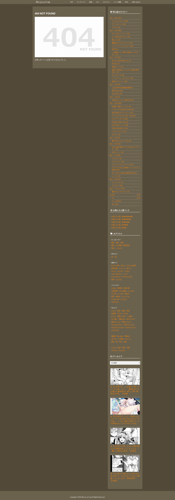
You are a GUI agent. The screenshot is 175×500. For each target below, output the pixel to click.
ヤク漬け (114, 319)
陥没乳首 (127, 245)
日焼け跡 (127, 288)
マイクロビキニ (116, 274)
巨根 (128, 347)
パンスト (120, 271)
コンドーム (126, 296)
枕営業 (113, 313)
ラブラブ (124, 299)
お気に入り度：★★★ (119, 227)
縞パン (129, 268)
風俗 (123, 310)
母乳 (112, 248)
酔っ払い (120, 336)
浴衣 (112, 279)
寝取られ (122, 319)
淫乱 (128, 310)
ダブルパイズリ (130, 327)
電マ (120, 341)
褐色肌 (119, 288)
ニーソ (113, 271)
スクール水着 (131, 265)
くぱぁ (113, 288)
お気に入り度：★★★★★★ (121, 219)
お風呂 (121, 339)
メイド (126, 274)
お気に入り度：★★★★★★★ (122, 216)
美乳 (117, 242)
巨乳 (122, 242)
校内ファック (116, 322)
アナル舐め (123, 291)
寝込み (127, 336)
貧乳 (112, 242)
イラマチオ (115, 330)
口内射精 (114, 291)
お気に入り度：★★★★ (119, 224)
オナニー (114, 339)
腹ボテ (127, 293)
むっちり (131, 291)
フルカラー (115, 302)
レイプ (113, 316)
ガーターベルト (127, 276)
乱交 (123, 316)
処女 (125, 341)
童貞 (119, 347)
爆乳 (112, 245)
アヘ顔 (113, 293)
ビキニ (127, 271)
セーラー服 (115, 265)
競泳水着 (114, 268)
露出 (112, 341)
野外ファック (126, 322)
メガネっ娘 (115, 299)
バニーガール (116, 276)
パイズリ (119, 248)
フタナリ (114, 350)
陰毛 (112, 296)
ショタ (113, 347)
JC (112, 256)
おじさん (122, 350)
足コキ (126, 313)
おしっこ (128, 339)
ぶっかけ (120, 293)
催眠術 (113, 336)
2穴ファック (131, 319)
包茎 (123, 347)
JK (116, 256)
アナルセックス (116, 324)
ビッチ (113, 310)
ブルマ (123, 265)
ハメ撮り (130, 316)
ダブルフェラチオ (117, 327)
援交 (119, 310)
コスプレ (119, 279)
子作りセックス (129, 324)
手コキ (119, 313)
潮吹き (118, 296)
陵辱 (119, 316)
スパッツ (122, 268)
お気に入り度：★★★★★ (120, 222)
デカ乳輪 (119, 245)
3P (117, 341)
